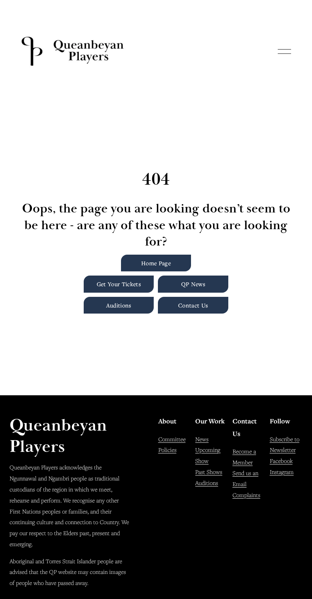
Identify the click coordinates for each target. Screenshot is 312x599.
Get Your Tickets (119, 284)
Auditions (119, 305)
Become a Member (244, 456)
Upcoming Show (207, 455)
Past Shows (208, 471)
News (202, 439)
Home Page (156, 263)
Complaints (246, 495)
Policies (167, 449)
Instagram (282, 471)
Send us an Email (245, 478)
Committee (172, 439)
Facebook (281, 460)
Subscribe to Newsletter (284, 444)
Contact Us (193, 305)
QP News (193, 284)
